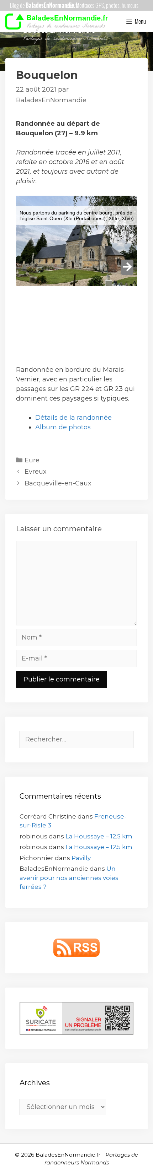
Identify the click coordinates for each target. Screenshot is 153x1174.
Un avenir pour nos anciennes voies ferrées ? (69, 877)
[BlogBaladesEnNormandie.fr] (59, 21)
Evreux (36, 471)
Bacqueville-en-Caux (58, 483)
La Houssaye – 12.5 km (98, 836)
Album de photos (63, 427)
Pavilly (81, 858)
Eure (32, 460)
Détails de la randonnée (73, 418)
